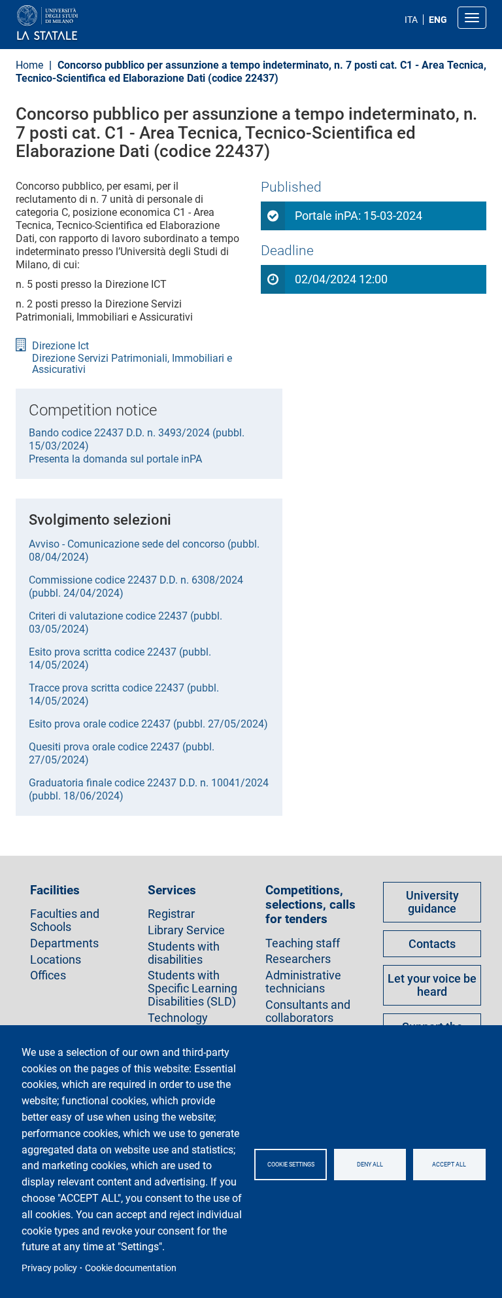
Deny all (370, 1164)
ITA (411, 19)
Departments (64, 943)
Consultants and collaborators (307, 1011)
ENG (438, 19)
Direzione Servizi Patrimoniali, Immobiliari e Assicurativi (132, 364)
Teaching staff (302, 943)
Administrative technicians (303, 982)
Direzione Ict (60, 346)
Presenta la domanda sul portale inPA (115, 459)
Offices (48, 975)
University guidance (432, 901)
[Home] (79, 23)
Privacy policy (49, 1268)
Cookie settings (290, 1164)
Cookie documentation (130, 1268)
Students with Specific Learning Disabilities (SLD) (192, 988)
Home (29, 65)
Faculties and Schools (64, 920)
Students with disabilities (184, 953)
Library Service (186, 930)
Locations (55, 959)
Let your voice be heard (432, 985)
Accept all (449, 1164)
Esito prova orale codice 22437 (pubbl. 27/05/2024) (148, 724)
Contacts (432, 944)
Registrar (171, 914)
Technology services (178, 1024)
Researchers (298, 959)
